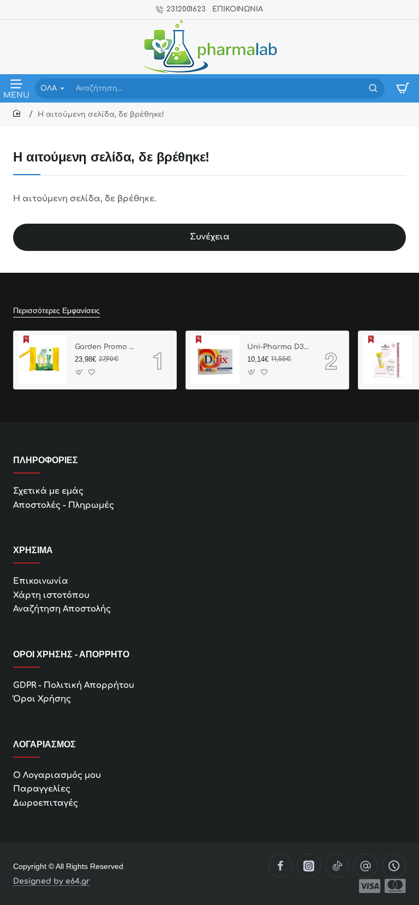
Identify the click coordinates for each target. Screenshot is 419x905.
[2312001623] (394, 866)
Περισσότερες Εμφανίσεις (56, 310)
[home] (18, 113)
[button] (79, 372)
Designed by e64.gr (51, 881)
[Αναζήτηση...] (373, 88)
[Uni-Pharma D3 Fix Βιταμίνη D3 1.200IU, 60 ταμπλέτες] (215, 360)
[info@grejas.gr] (366, 866)
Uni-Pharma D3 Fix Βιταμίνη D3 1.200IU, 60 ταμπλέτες (278, 347)
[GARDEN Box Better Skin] (387, 360)
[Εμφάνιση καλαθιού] (402, 88)
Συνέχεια (210, 237)
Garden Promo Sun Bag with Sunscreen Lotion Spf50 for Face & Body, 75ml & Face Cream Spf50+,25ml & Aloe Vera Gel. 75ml (106, 347)
